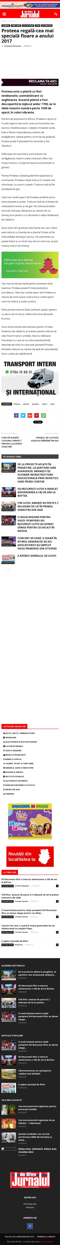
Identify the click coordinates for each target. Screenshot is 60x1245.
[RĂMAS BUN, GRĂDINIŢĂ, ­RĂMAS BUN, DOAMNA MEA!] (8, 1152)
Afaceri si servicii (14, 772)
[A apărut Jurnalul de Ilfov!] (8, 559)
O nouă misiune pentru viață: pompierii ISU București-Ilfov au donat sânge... (38, 1016)
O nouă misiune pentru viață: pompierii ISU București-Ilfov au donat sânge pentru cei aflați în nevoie (35, 524)
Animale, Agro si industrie (19, 768)
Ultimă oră (47, 26)
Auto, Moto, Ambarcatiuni (20, 733)
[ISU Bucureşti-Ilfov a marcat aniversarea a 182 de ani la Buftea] (8, 492)
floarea (17, 404)
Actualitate (7, 496)
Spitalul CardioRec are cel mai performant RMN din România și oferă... (35, 1137)
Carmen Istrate (21, 901)
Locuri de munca (14, 746)
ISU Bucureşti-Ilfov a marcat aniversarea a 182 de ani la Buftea (37, 492)
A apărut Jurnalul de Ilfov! (36, 555)
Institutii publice (14, 776)
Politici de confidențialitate (19, 1236)
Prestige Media (47, 1241)
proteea (35, 404)
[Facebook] (30, 1226)
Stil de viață (28, 26)
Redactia (19, 945)
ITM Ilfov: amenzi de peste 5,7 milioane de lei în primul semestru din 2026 (37, 506)
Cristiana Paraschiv (12, 46)
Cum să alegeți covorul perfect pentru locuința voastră (11, 442)
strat (52, 404)
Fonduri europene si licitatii (19, 785)
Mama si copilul (13, 759)
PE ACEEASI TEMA (12, 456)
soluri (44, 404)
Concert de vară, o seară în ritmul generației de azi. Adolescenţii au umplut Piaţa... (28, 927)
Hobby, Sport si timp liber (19, 763)
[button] (56, 14)
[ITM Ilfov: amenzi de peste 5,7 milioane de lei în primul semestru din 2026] (8, 506)
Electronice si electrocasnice (21, 742)
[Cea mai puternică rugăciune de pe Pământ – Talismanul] (8, 1124)
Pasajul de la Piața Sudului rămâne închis (45, 439)
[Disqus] (30, 612)
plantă (26, 404)
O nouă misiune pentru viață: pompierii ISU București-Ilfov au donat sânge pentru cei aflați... (29, 911)
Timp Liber (16, 26)
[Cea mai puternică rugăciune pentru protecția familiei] (8, 1110)
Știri (37, 26)
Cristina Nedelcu (22, 886)
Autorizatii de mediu (16, 780)
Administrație (8, 471)
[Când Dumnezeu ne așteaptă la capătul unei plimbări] (8, 1074)
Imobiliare (10, 737)
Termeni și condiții (46, 1236)
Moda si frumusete (15, 755)
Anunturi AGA (12, 789)
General (5, 26)
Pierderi (9, 793)
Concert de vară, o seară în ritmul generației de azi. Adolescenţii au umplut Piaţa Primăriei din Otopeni (37, 543)
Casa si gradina (13, 750)
